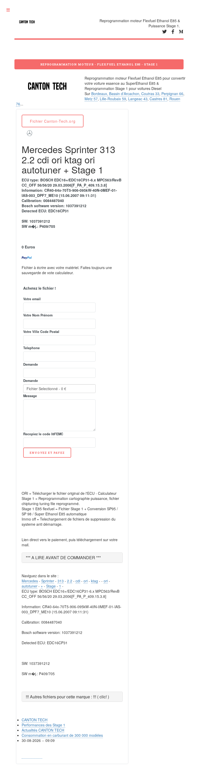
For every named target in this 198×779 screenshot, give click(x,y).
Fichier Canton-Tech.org (53, 121)
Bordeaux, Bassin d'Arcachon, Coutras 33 (125, 93)
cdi (78, 580)
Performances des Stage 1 (43, 724)
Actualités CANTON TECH (43, 730)
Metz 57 (91, 98)
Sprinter (47, 580)
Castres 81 (158, 98)
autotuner (29, 586)
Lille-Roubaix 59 (113, 98)
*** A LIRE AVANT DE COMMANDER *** (63, 557)
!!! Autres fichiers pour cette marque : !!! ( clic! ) (67, 697)
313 (60, 580)
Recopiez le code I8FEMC (43, 434)
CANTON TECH (34, 719)
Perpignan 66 (172, 93)
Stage (51, 586)
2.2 (69, 580)
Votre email (32, 299)
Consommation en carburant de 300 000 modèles (62, 735)
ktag (94, 580)
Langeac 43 (137, 98)
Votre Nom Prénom (38, 315)
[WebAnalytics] (32, 756)
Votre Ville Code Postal (41, 331)
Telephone (31, 348)
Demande (30, 364)
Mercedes (30, 580)
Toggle (10, 10)
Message (30, 395)
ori (86, 580)
